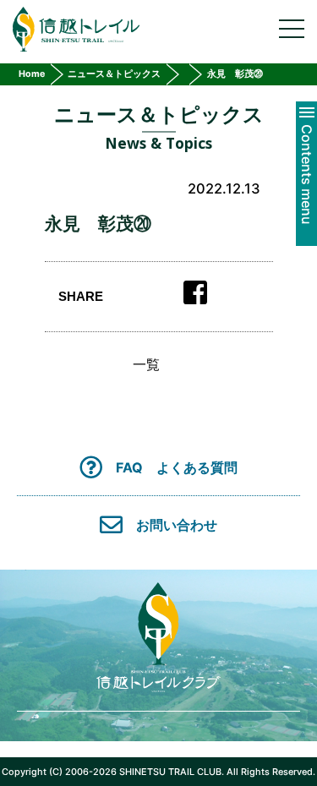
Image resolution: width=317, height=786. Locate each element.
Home (32, 73)
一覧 (146, 364)
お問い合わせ (176, 524)
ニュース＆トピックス (114, 73)
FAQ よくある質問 (177, 466)
